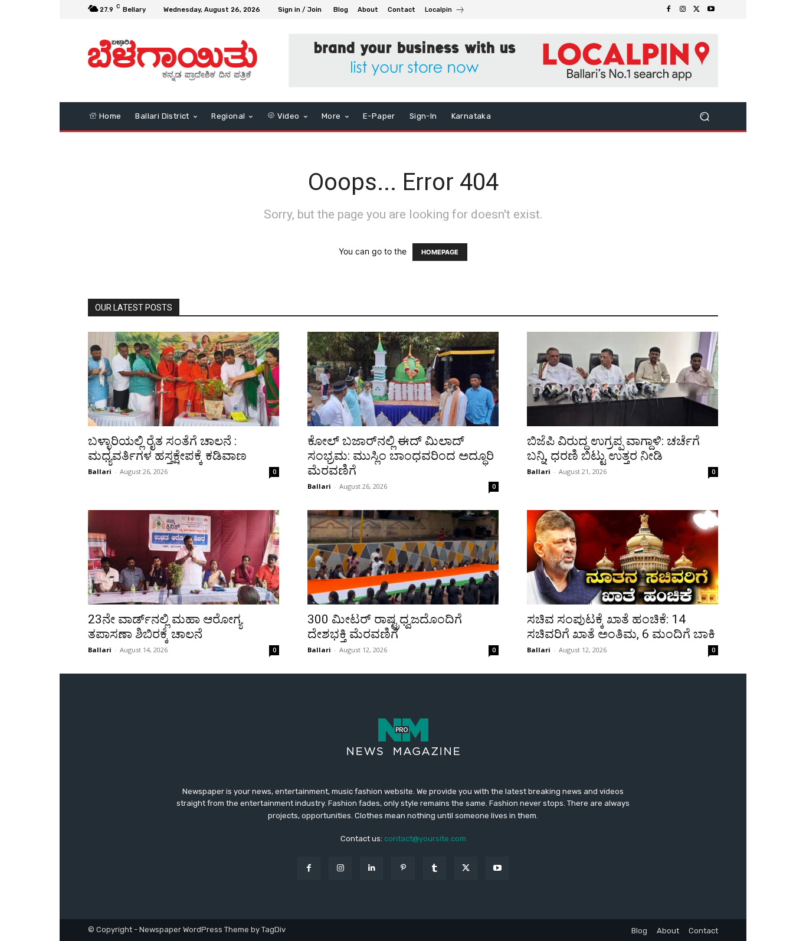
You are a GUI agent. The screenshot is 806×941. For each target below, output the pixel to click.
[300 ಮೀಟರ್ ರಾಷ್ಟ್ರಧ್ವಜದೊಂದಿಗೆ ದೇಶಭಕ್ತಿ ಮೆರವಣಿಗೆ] (403, 557)
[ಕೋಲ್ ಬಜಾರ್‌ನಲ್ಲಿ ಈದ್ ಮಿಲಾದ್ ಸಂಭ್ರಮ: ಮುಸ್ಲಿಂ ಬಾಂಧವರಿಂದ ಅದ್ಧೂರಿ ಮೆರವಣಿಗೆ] (403, 379)
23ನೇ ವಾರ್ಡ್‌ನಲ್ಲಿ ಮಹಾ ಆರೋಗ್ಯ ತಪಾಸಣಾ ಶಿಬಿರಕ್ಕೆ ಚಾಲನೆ (165, 626)
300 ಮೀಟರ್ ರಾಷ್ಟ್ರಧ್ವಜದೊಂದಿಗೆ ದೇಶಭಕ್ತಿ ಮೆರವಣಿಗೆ (384, 626)
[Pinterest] (402, 868)
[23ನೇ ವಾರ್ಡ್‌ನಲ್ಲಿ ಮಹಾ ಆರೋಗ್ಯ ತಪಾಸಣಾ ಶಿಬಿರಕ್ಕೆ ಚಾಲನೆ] (183, 557)
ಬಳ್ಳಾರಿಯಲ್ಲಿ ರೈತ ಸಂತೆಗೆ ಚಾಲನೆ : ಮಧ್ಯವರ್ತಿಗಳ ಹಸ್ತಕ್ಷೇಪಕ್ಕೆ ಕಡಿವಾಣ (167, 448)
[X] (697, 9)
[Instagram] (683, 9)
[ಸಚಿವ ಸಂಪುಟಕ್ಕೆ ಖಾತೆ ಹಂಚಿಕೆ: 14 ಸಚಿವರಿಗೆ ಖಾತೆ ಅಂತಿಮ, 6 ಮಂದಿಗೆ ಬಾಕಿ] (622, 557)
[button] (704, 116)
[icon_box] (445, 11)
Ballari (100, 471)
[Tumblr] (434, 868)
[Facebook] (668, 9)
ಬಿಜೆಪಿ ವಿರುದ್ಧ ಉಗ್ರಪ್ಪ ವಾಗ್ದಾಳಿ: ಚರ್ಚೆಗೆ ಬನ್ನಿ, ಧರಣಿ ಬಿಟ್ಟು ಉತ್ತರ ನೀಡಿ (613, 448)
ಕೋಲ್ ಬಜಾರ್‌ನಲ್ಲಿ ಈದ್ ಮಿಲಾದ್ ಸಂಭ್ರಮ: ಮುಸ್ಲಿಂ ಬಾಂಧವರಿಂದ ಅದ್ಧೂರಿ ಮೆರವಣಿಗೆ (400, 456)
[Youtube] (711, 9)
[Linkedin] (371, 868)
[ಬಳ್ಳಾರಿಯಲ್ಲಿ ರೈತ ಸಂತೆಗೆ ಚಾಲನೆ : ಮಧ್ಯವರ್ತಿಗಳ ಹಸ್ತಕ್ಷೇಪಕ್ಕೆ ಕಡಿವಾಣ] (183, 379)
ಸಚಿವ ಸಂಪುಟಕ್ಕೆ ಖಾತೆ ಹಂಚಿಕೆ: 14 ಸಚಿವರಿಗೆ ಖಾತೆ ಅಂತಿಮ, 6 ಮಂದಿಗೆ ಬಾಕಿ (621, 626)
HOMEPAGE (439, 252)
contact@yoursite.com (425, 838)
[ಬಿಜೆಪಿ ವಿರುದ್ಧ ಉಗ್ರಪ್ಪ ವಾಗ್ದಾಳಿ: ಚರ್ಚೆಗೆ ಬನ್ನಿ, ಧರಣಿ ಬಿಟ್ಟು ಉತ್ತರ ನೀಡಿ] (622, 379)
